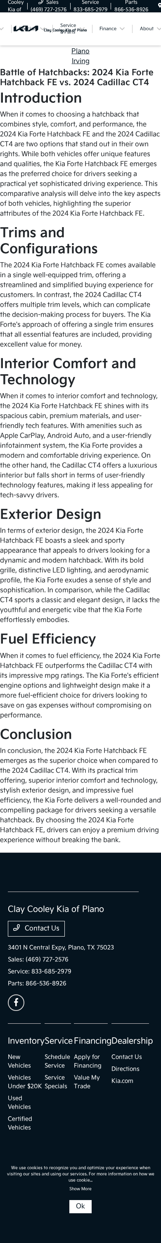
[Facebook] (16, 1002)
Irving (81, 61)
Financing (92, 1041)
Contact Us (41, 928)
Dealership (132, 1041)
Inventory (26, 1041)
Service (59, 1041)
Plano (80, 51)
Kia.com (122, 1080)
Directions (125, 1068)
